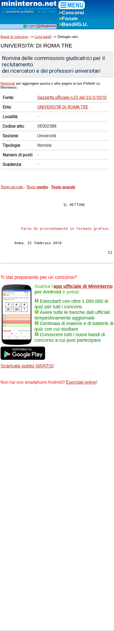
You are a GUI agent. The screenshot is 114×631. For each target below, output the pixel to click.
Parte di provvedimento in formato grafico (64, 228)
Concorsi (71, 12)
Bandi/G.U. (73, 24)
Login (30, 26)
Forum (68, 18)
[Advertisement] (57, 449)
